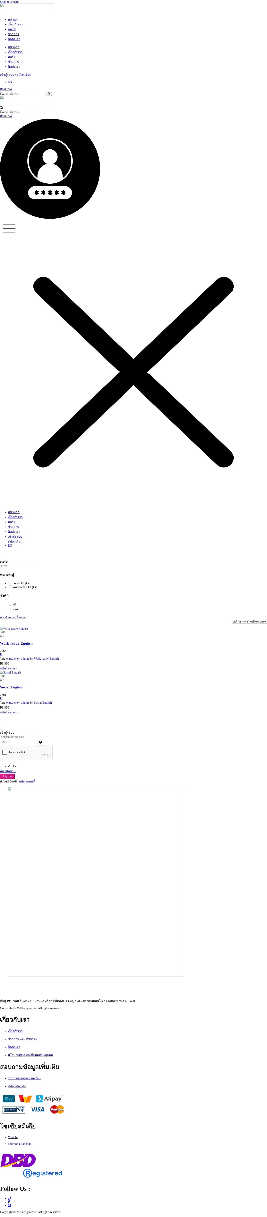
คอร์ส (12, 29)
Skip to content (9, 1)
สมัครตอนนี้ (27, 781)
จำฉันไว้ (10, 766)
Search (4, 93)
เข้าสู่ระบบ (7, 74)
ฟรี (14, 604)
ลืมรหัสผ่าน (8, 771)
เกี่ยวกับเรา (15, 24)
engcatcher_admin (17, 658)
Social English (21, 583)
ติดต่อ (4, 984)
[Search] (49, 94)
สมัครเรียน (24, 74)
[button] (133, 108)
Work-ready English (24, 587)
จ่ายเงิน (17, 609)
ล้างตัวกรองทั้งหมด (13, 617)
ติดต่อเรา (14, 39)
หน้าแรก (14, 19)
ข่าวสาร (13, 34)
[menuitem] (10, 82)
